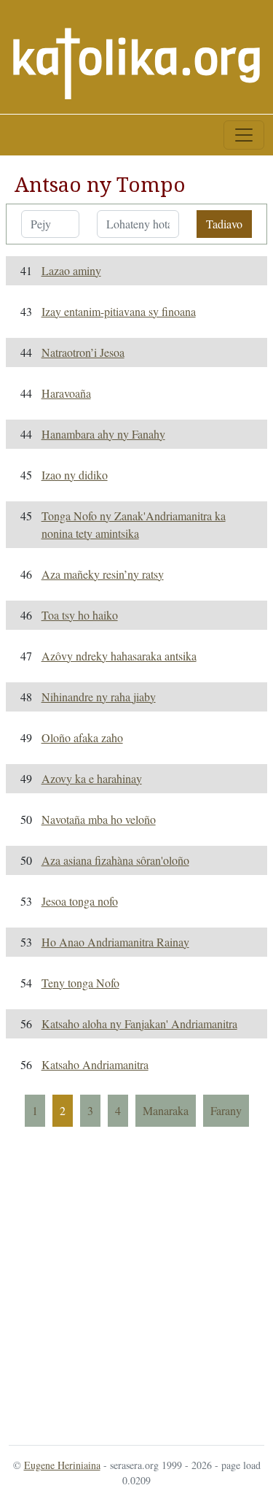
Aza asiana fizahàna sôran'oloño (115, 860)
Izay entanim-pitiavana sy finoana (118, 311)
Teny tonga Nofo (80, 982)
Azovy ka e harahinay (91, 778)
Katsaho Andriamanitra (95, 1064)
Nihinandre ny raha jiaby (98, 696)
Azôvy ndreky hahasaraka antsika (119, 655)
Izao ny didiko (74, 474)
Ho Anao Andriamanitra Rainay (115, 941)
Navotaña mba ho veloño (98, 819)
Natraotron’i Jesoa (82, 352)
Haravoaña (66, 393)
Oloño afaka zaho (82, 737)
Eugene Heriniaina (62, 1465)
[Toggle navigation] (243, 135)
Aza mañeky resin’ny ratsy (102, 574)
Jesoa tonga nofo (79, 901)
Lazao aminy (71, 270)
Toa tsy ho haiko (79, 614)
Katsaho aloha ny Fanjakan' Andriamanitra (139, 1023)
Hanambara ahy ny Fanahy (103, 434)
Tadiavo (224, 223)
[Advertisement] (136, 1285)
